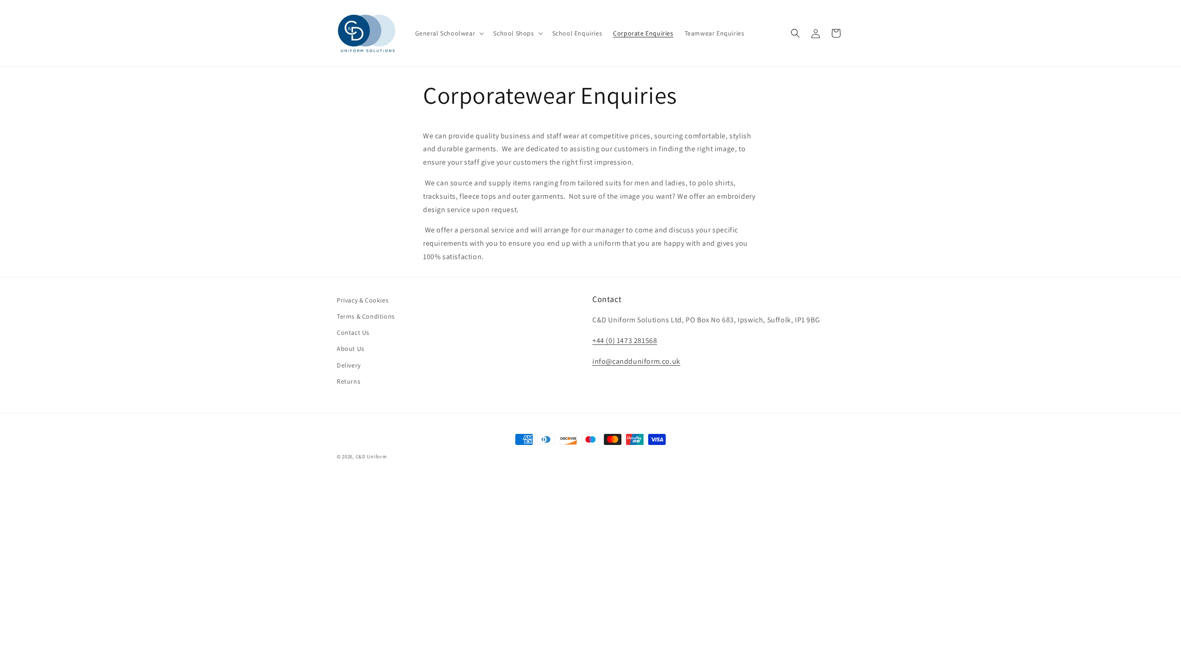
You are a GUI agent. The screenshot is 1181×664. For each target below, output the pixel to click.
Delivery (349, 365)
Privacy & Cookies (362, 300)
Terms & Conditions (366, 316)
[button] (449, 33)
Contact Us (353, 332)
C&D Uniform (371, 456)
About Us (350, 348)
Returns (348, 381)
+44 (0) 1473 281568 (624, 340)
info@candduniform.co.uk (636, 361)
